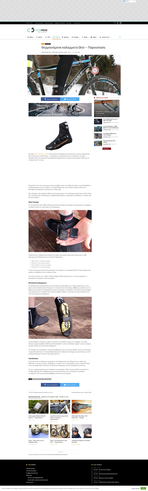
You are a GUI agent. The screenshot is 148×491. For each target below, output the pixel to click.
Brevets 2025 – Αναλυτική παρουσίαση (38, 480)
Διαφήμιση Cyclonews (59, 23)
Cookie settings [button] (135, 488)
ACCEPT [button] (143, 488)
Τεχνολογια (48, 379)
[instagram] (120, 23)
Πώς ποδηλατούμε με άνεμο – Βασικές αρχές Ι (81, 391)
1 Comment (60, 452)
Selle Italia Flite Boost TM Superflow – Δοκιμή (79, 417)
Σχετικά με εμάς (39, 23)
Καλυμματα (41, 379)
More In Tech (64, 397)
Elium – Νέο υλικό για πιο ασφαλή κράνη (36, 441)
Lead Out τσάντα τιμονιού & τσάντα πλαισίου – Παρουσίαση (59, 417)
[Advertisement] (60, 173)
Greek (127, 1)
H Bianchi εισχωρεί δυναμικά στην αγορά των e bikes (41, 391)
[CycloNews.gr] (37, 26)
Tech (43, 43)
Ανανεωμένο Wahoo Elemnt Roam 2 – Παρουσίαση (37, 417)
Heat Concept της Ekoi (41, 154)
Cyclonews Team (47, 52)
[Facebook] (115, 23)
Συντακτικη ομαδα (48, 23)
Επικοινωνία (77, 23)
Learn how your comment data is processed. (57, 454)
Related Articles (34, 397)
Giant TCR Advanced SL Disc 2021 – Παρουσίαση (58, 441)
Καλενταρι (68, 23)
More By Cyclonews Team (49, 397)
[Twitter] (117, 23)
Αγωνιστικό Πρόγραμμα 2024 (35, 477)
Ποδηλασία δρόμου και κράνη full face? (81, 441)
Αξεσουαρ (48, 43)
